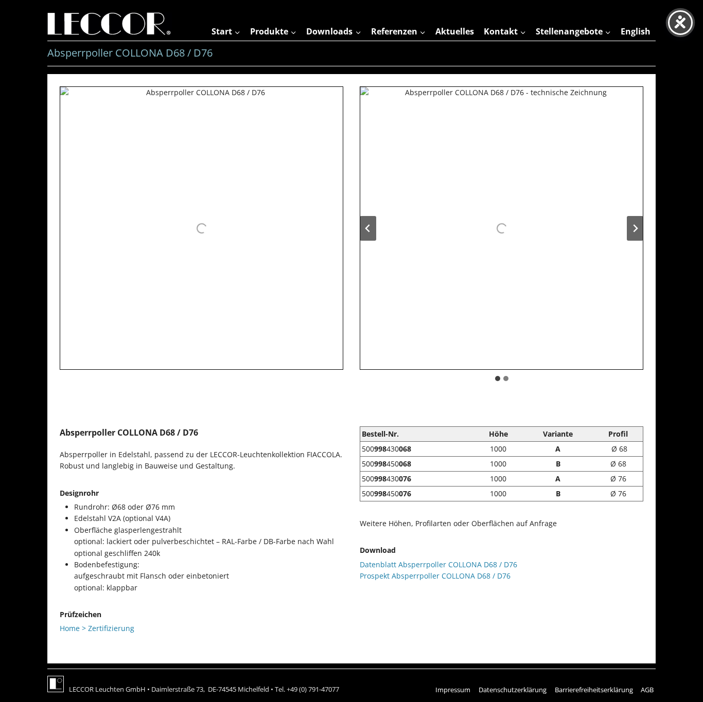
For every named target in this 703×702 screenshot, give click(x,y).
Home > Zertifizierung (97, 628)
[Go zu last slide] (368, 228)
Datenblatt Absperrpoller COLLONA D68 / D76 (438, 564)
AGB (647, 689)
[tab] (497, 378)
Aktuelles (454, 31)
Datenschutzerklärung (513, 689)
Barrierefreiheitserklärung (594, 689)
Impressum (452, 689)
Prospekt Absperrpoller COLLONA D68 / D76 (435, 576)
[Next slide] (635, 228)
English (636, 31)
